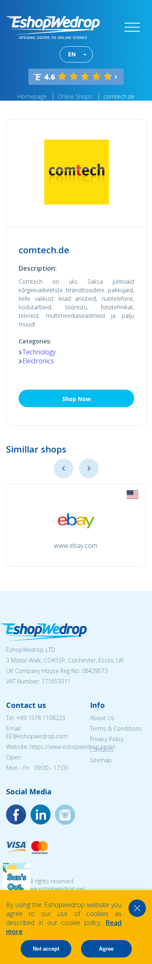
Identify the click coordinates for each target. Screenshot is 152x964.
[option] (75, 525)
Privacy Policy (107, 739)
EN (72, 54)
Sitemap (101, 760)
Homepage (32, 96)
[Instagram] (40, 814)
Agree (106, 949)
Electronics (38, 360)
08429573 (95, 671)
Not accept (46, 949)
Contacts (101, 749)
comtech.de (119, 96)
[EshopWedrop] (53, 27)
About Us (102, 718)
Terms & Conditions (116, 728)
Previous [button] (63, 468)
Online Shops (75, 96)
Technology (39, 351)
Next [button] (88, 468)
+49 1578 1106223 (40, 718)
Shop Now (76, 399)
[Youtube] (65, 814)
